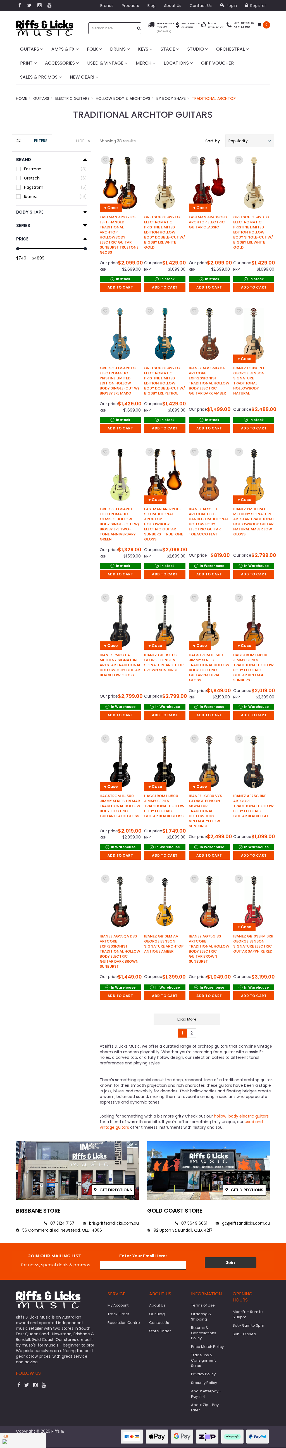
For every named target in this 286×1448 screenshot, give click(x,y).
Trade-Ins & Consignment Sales (203, 1360)
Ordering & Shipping (201, 1316)
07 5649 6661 (193, 1223)
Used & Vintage (106, 63)
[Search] (139, 28)
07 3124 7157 (61, 1223)
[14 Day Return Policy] (203, 26)
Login (231, 5)
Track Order (118, 1314)
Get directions (115, 1190)
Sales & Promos (39, 77)
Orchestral (231, 49)
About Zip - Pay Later (205, 1407)
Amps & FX (63, 49)
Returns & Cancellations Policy (203, 1333)
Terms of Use (203, 1305)
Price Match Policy (207, 1346)
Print (27, 63)
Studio (196, 49)
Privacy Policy (203, 1374)
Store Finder (160, 1331)
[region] (51, 633)
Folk (93, 49)
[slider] (17, 248)
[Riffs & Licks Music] (44, 26)
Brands (106, 5)
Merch (144, 63)
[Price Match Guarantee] (177, 26)
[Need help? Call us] (229, 26)
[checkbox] (51, 168)
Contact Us (201, 5)
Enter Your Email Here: (143, 1255)
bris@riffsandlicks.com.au (113, 1223)
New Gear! (83, 77)
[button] (249, 141)
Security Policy (204, 1382)
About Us (172, 5)
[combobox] (113, 28)
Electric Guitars (72, 98)
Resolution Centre (124, 1322)
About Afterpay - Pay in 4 (206, 1393)
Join (230, 1262)
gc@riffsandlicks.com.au (245, 1223)
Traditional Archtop (214, 98)
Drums (118, 49)
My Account (118, 1305)
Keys (143, 49)
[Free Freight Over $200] (151, 28)
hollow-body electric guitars (241, 1116)
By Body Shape (171, 98)
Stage (168, 49)
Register (257, 5)
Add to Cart (120, 287)
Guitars (30, 49)
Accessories (60, 63)
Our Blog (157, 1314)
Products (130, 5)
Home (21, 98)
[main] (187, 596)
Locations (177, 63)
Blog (151, 5)
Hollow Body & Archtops (123, 98)
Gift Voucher (217, 63)
